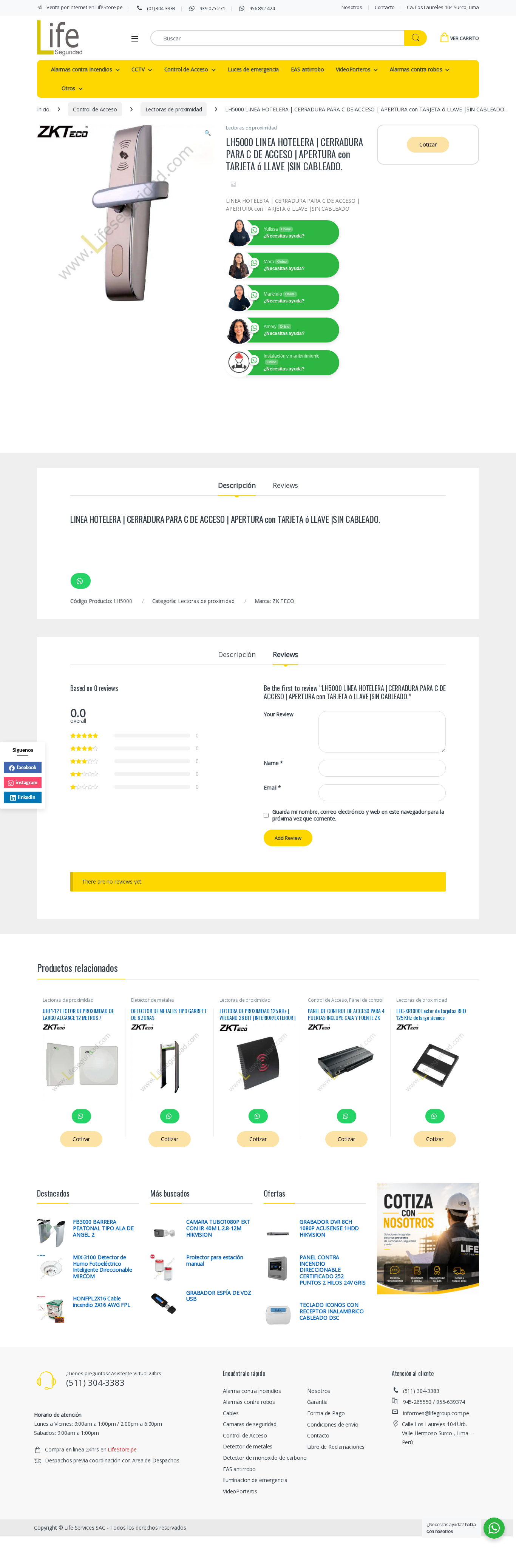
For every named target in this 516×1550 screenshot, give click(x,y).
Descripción (237, 486)
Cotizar (427, 144)
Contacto (385, 7)
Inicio (43, 109)
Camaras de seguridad (250, 1424)
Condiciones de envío (332, 1424)
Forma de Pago (326, 1413)
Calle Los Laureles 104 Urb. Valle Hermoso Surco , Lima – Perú (437, 1433)
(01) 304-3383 (160, 8)
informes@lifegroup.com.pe (436, 1413)
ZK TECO (283, 601)
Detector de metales (152, 1000)
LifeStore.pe (122, 1449)
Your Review (278, 714)
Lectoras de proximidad (173, 109)
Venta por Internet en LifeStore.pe (84, 7)
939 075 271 (212, 8)
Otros (68, 88)
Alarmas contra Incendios (81, 69)
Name (273, 763)
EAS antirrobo (307, 69)
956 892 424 (261, 8)
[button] (207, 132)
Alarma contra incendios (252, 1390)
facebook (26, 767)
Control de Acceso (186, 69)
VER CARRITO (464, 38)
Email (272, 787)
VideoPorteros (353, 69)
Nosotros (351, 7)
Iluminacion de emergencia (255, 1480)
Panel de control (366, 1000)
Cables (231, 1413)
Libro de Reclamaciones (336, 1446)
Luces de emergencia (253, 69)
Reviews (285, 486)
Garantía (317, 1401)
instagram (26, 782)
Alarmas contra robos (416, 69)
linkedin (26, 797)
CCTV (137, 69)
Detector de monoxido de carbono (265, 1457)
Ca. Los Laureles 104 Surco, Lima (443, 7)
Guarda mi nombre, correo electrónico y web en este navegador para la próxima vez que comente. (358, 815)
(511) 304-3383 (421, 1390)
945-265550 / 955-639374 (434, 1401)
